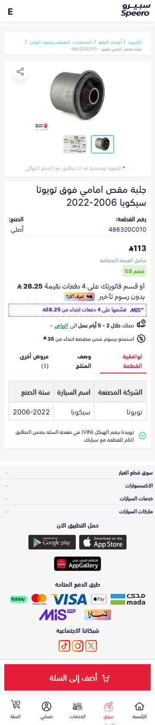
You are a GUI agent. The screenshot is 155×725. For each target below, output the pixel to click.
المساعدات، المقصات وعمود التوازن (61, 41)
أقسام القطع (110, 41)
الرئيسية (135, 41)
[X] (91, 646)
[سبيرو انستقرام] (78, 646)
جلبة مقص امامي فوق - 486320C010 (106, 48)
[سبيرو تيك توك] (64, 646)
